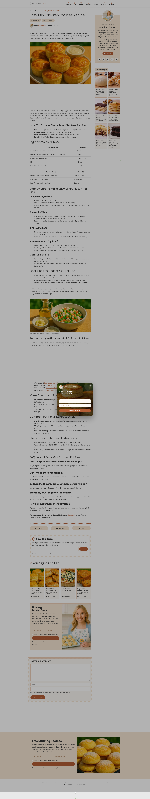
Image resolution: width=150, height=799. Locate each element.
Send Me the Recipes (75, 410)
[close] (75, 793)
